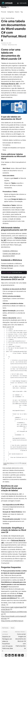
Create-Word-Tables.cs (8, 463)
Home (3, 7)
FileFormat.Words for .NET (10, 84)
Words (12, 627)
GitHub (5, 464)
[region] (15, 395)
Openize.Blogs (10, 18)
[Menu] (18, 3)
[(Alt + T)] (8, 7)
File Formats (5, 627)
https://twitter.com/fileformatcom (12, 621)
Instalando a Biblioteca (10, 251)
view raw (24, 463)
